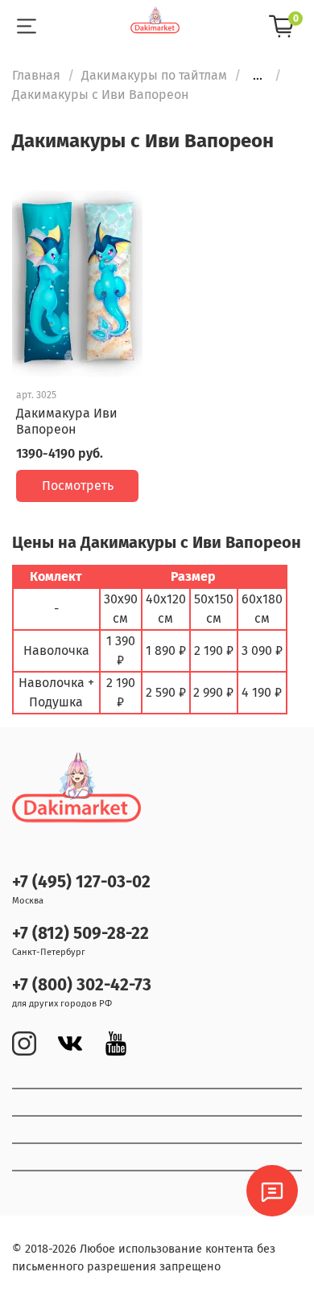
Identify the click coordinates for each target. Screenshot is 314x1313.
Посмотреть (78, 485)
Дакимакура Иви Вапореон (67, 421)
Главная (36, 75)
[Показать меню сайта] (26, 26)
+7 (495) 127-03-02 (81, 882)
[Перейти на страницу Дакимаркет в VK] (70, 1043)
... (257, 75)
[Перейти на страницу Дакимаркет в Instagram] (24, 1043)
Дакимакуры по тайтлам (154, 75)
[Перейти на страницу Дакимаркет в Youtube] (116, 1043)
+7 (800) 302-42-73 (81, 985)
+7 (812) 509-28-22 (80, 934)
